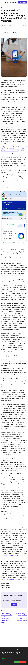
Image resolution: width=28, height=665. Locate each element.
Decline (23, 662)
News (2, 7)
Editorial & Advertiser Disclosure (12, 32)
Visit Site (14, 604)
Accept (16, 662)
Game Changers (22, 2)
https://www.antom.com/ (11, 555)
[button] (2, 2)
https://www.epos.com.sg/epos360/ (14, 579)
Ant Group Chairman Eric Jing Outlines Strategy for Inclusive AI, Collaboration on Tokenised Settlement (21, 616)
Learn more (4, 658)
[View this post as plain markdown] (23, 25)
